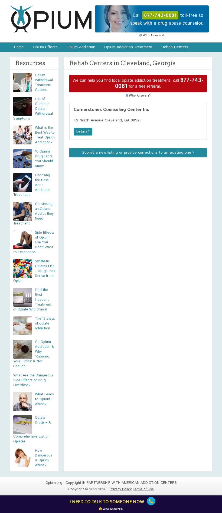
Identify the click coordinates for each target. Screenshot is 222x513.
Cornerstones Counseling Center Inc (111, 110)
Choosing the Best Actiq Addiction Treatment (32, 185)
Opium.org (51, 18)
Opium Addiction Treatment (128, 47)
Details (82, 131)
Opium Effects (45, 47)
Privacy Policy (121, 489)
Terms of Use (143, 489)
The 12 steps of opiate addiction (45, 323)
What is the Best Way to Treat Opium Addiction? (45, 135)
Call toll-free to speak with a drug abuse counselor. (166, 19)
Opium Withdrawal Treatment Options (44, 82)
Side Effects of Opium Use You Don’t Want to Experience (33, 242)
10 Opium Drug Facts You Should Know (44, 159)
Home (19, 47)
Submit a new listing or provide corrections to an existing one (137, 152)
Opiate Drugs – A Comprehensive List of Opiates (32, 429)
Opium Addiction (81, 47)
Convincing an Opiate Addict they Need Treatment (33, 213)
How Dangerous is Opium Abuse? (43, 458)
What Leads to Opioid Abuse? (44, 399)
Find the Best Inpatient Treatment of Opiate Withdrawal (32, 299)
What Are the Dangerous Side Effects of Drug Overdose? (33, 380)
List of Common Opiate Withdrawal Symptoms (33, 109)
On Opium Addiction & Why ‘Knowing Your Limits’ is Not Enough (33, 354)
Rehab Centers (175, 47)
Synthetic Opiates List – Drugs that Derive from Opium (34, 271)
